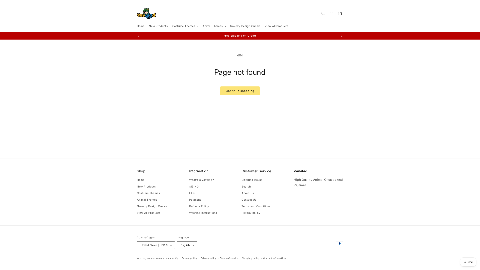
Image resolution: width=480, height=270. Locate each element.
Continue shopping (240, 91)
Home (140, 179)
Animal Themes (147, 199)
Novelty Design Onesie (152, 206)
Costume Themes (148, 192)
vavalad (151, 258)
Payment (195, 199)
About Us (248, 192)
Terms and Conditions (256, 206)
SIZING (194, 186)
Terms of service (229, 258)
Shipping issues (252, 179)
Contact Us (249, 199)
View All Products (148, 212)
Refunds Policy (199, 206)
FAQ (192, 192)
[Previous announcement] (138, 35)
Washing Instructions (203, 212)
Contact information (274, 258)
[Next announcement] (342, 35)
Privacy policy (251, 212)
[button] (185, 26)
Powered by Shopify (167, 258)
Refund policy (189, 258)
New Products (146, 186)
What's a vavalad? (201, 179)
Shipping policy (251, 258)
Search (246, 186)
